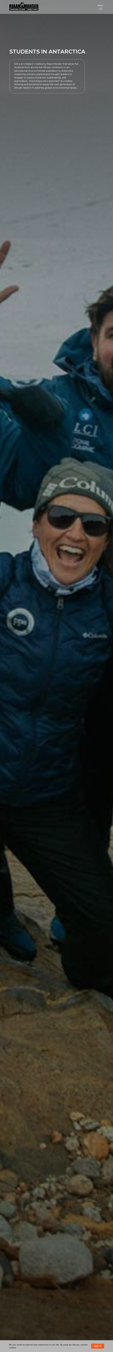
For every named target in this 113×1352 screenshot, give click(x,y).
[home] (21, 6)
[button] (100, 7)
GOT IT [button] (97, 1346)
